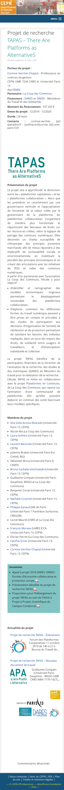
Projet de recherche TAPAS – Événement (35, 635)
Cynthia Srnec (18, 541)
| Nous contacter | (18, 776)
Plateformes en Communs (43, 383)
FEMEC (16, 90)
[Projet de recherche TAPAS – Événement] (18, 646)
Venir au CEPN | (39, 776)
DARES (28, 98)
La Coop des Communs (37, 93)
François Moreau (20, 528)
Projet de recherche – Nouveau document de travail (33, 663)
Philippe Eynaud (20, 507)
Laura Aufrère (18, 435)
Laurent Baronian (21, 444)
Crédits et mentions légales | (39, 779)
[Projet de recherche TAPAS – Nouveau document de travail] (18, 676)
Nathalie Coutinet (21, 499)
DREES (41, 98)
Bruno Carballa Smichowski (27, 469)
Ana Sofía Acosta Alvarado (26, 423)
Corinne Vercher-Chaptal (22, 73)
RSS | (51, 776)
